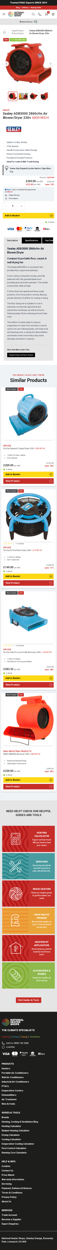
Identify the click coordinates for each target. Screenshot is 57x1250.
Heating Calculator (11, 1126)
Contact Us (7, 1170)
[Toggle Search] (33, 14)
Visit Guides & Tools (28, 1000)
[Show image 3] (33, 96)
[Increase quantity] (21, 206)
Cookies (6, 1166)
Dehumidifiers (9, 1095)
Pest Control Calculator (14, 1148)
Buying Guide (36, 7)
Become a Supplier (11, 1219)
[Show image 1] (12, 96)
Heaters (6, 1068)
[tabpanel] (28, 302)
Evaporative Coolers (12, 1090)
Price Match (8, 1175)
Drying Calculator (11, 1135)
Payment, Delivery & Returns (17, 1188)
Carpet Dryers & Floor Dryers (18, 32)
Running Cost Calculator (14, 1152)
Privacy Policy (9, 1197)
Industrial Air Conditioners (15, 1081)
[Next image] (50, 63)
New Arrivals (8, 1104)
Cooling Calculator (11, 1139)
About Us (6, 1201)
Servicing (7, 1184)
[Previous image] (6, 63)
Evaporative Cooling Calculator (18, 1144)
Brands (5, 1117)
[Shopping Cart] (46, 14)
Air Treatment (9, 1099)
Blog (18, 7)
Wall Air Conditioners (13, 1077)
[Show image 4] (44, 96)
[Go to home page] (4, 32)
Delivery (25, 7)
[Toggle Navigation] (4, 14)
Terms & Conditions (12, 1192)
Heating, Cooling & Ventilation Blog (20, 1121)
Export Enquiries (10, 1224)
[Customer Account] (53, 14)
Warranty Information (13, 1179)
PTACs (5, 1086)
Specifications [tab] (31, 240)
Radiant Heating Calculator (15, 1130)
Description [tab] (12, 240)
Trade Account (9, 1215)
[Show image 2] (23, 96)
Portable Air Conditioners (15, 1073)
